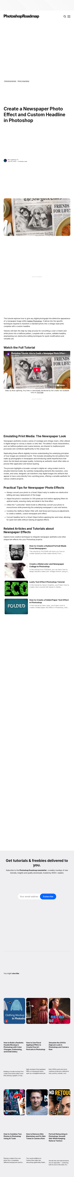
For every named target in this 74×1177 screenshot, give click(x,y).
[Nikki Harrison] (29, 1021)
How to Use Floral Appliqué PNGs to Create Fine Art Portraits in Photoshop (35, 1046)
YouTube (40, 392)
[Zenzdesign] (29, 1112)
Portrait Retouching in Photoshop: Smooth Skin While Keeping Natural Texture (58, 1137)
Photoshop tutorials (10, 81)
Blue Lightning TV (13, 159)
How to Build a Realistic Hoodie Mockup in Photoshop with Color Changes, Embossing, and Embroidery (14, 1047)
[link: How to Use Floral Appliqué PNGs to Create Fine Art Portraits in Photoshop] (37, 1023)
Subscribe (48, 896)
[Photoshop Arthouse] (51, 1112)
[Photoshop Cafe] (6, 1112)
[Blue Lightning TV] (5, 160)
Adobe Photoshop (34, 321)
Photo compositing (23, 81)
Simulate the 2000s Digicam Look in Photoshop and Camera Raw (59, 1046)
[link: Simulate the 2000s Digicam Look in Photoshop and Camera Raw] (59, 1023)
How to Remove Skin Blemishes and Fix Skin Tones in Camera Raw (36, 1136)
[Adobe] (6, 1021)
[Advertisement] (37, 5)
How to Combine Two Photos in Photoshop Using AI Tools (13, 1136)
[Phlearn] (51, 1021)
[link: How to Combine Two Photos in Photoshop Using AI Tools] (14, 1114)
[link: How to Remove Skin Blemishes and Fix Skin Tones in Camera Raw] (37, 1114)
